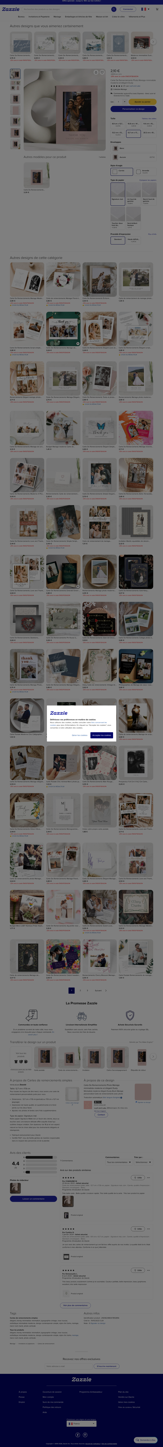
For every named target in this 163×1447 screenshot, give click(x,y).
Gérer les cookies (79, 735)
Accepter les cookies (101, 735)
